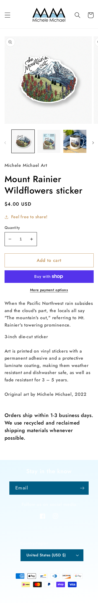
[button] (7, 15)
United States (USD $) (46, 555)
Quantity (12, 227)
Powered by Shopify (68, 594)
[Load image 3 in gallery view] (74, 141)
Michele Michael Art (42, 594)
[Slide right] (93, 143)
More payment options (49, 289)
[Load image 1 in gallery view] (23, 141)
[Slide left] (5, 143)
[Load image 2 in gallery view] (48, 141)
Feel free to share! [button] (29, 217)
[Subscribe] (82, 488)
